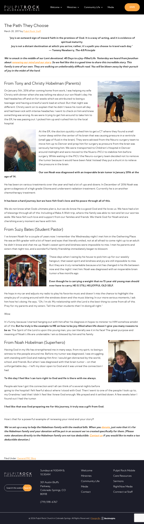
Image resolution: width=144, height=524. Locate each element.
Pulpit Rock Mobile (124, 470)
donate (105, 427)
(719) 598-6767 (48, 501)
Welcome (86, 470)
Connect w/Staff (123, 491)
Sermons (118, 481)
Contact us (96, 435)
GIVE (132, 7)
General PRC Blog (26, 458)
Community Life (90, 481)
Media (84, 486)
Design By (96, 518)
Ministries (86, 475)
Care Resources (122, 475)
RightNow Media (122, 486)
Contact (86, 491)
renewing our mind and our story (31, 62)
